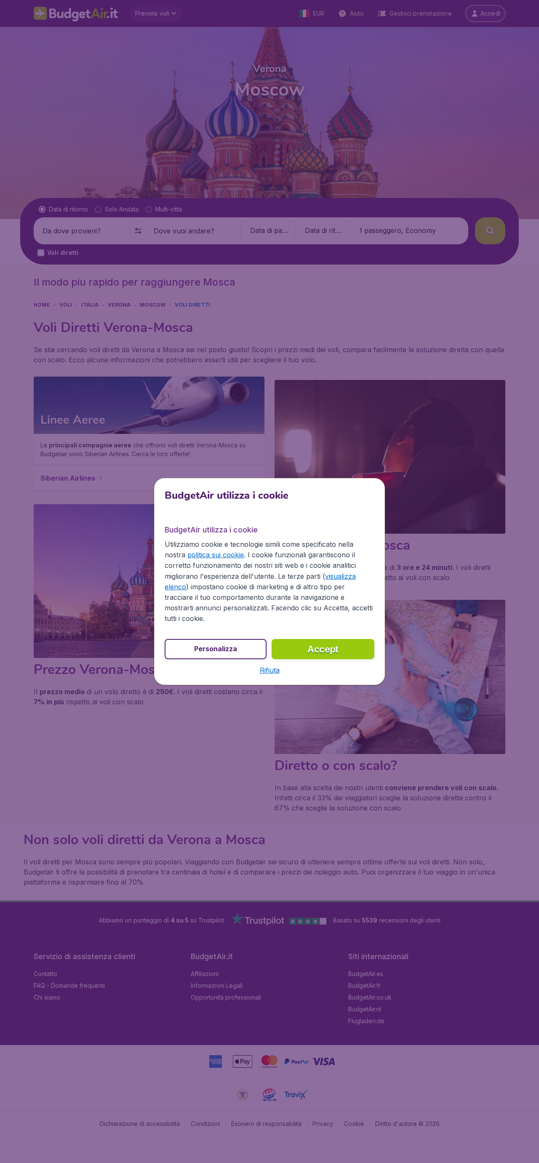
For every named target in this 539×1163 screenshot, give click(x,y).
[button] (270, 670)
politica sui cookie (215, 555)
